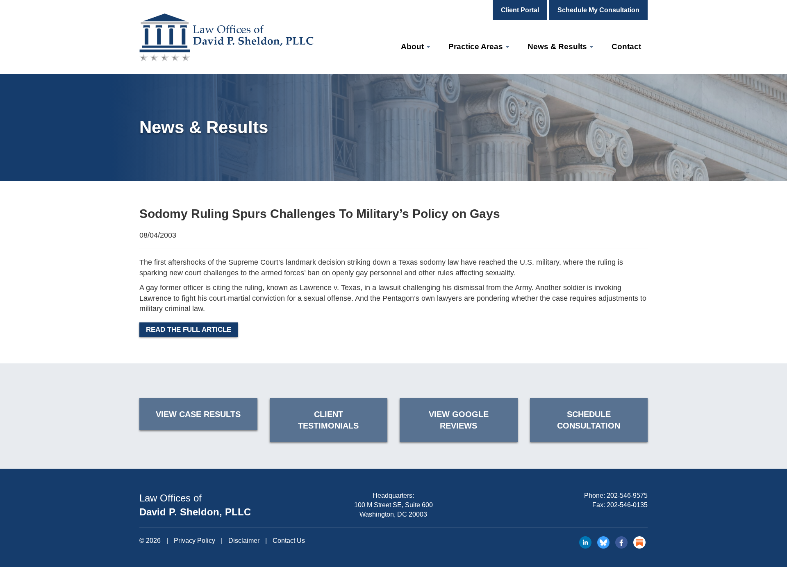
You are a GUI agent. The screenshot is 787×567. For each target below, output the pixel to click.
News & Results (558, 46)
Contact (626, 46)
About (413, 46)
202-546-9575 (627, 495)
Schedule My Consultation (598, 10)
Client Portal (520, 10)
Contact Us (289, 540)
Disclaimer (243, 540)
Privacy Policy (194, 540)
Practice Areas (476, 46)
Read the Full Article (188, 329)
